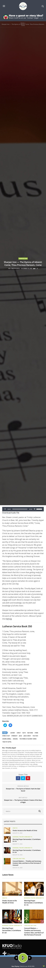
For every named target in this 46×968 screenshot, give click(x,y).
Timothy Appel (6, 742)
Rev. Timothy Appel (14, 268)
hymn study (6, 736)
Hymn (36, 733)
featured (30, 733)
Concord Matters (19, 858)
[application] (23, 509)
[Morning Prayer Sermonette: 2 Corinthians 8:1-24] (7, 850)
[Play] (5, 509)
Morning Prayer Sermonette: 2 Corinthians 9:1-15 (33, 903)
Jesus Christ (27, 736)
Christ (19, 733)
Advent (12, 733)
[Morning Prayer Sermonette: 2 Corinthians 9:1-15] (7, 839)
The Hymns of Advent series (28, 739)
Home (22, 23)
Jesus (20, 736)
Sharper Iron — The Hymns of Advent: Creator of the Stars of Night (23, 801)
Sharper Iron (23, 258)
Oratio (15, 828)
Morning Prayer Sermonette (22, 836)
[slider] (39, 509)
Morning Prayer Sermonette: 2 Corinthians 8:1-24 (11, 930)
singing (15, 739)
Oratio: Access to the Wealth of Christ (25, 830)
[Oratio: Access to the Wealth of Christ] (7, 830)
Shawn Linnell (6, 739)
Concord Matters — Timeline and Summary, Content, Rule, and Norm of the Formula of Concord (27, 863)
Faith (24, 733)
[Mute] (34, 509)
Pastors (35, 736)
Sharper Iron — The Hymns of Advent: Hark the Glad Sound (23, 790)
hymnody (14, 736)
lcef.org (9, 619)
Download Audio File (10, 512)
